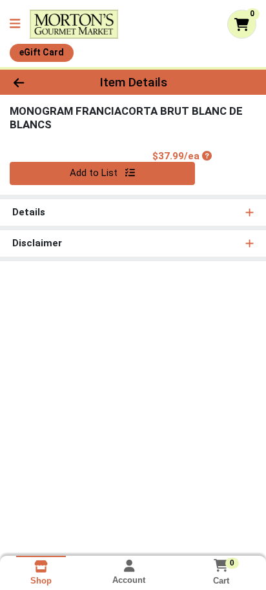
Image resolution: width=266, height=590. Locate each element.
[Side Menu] (15, 24)
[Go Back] (41, 82)
